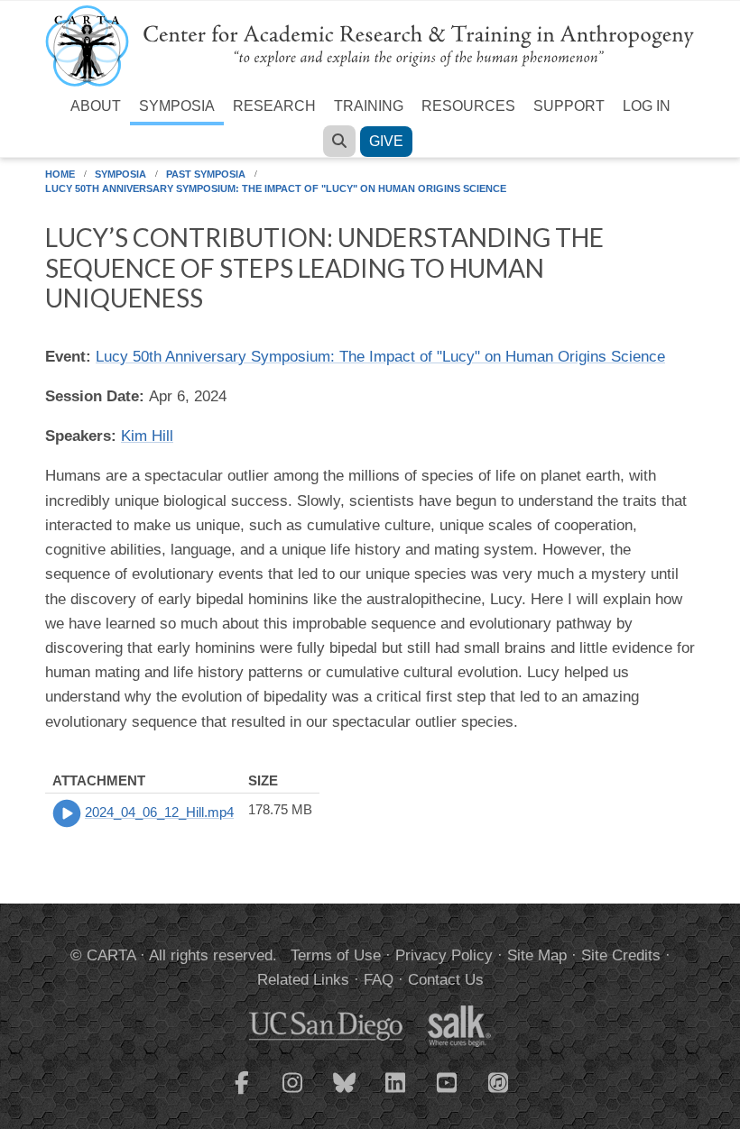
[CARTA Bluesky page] (344, 1093)
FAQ (378, 979)
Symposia (177, 106)
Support (569, 106)
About (95, 106)
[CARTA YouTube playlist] (447, 1093)
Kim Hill (147, 436)
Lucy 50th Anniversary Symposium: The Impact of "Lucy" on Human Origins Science (275, 188)
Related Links (303, 979)
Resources (468, 106)
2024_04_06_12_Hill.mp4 (159, 812)
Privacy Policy (444, 955)
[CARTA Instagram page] (293, 1093)
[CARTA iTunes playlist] (499, 1081)
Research (274, 106)
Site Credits (621, 955)
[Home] (370, 44)
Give (386, 141)
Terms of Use (336, 955)
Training (368, 106)
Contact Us (446, 979)
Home (60, 174)
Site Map (537, 955)
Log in (647, 106)
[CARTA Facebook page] (241, 1093)
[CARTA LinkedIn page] (396, 1093)
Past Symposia (205, 174)
